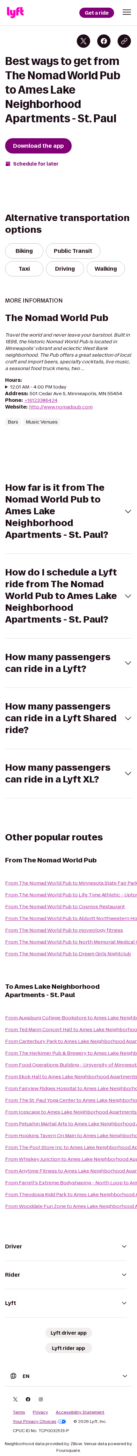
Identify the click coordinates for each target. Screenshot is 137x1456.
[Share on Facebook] (104, 41)
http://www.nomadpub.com (61, 406)
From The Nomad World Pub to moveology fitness (64, 930)
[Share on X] (83, 41)
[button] (127, 12)
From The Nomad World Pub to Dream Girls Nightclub (68, 953)
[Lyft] (15, 13)
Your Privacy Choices (34, 1421)
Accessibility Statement (80, 1412)
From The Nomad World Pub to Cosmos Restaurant (65, 906)
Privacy (40, 1412)
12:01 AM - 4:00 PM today (38, 386)
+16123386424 (41, 400)
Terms (19, 1412)
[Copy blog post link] (124, 41)
